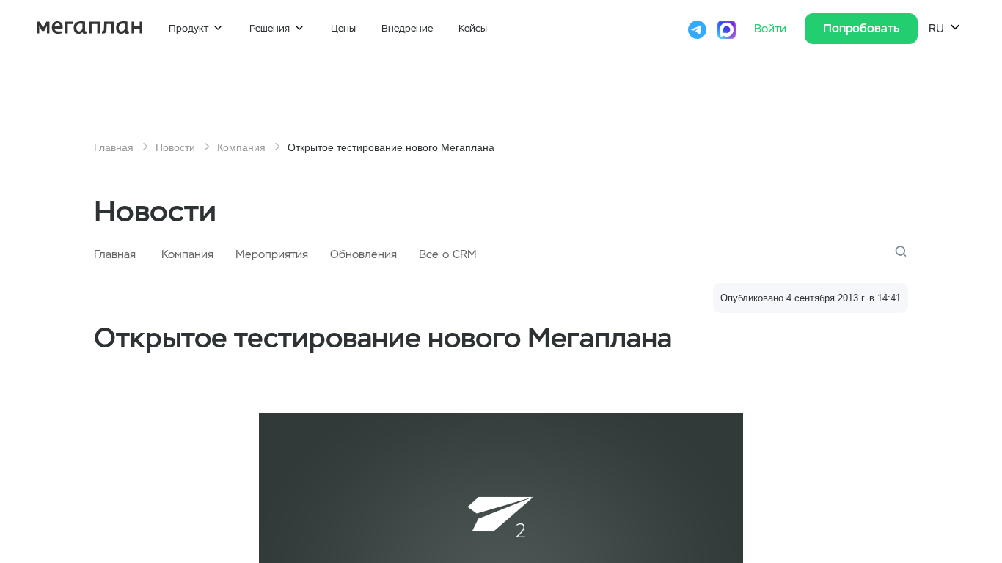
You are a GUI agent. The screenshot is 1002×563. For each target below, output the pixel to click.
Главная (114, 147)
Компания (241, 147)
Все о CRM (448, 254)
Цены (343, 28)
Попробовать (861, 28)
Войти (772, 28)
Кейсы (472, 28)
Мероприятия (271, 254)
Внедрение (407, 28)
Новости (175, 147)
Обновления (363, 254)
